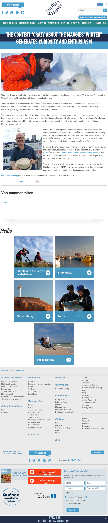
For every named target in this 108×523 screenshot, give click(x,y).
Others (57, 433)
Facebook (3, 12)
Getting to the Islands (12, 406)
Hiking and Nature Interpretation (40, 384)
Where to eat (61, 385)
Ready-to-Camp (34, 422)
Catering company (62, 389)
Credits (85, 380)
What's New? (20, 370)
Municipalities (60, 407)
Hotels (30, 405)
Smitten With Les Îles (9, 391)
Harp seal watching (9, 176)
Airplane (4, 412)
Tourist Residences (35, 410)
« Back (4, 203)
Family (57, 430)
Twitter (7, 12)
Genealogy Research (63, 409)
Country (89, 483)
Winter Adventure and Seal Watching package (80, 153)
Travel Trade (87, 421)
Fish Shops (32, 394)
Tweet (20, 181)
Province (69, 488)
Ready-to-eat (60, 399)
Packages (60, 419)
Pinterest (17, 12)
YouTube (12, 12)
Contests (85, 395)
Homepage (4, 370)
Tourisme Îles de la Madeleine (54, 8)
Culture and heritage (63, 428)
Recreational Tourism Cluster (93, 429)
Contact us (33, 434)
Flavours (58, 425)
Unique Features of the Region (12, 396)
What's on (60, 378)
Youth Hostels (33, 415)
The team (86, 383)
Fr (106, 4)
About (84, 378)
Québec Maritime (14, 497)
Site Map (85, 405)
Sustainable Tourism (90, 385)
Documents (86, 426)
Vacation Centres (34, 417)
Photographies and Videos (65, 412)
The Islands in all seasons (11, 399)
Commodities (62, 396)
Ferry (3, 410)
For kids (58, 404)
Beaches (31, 382)
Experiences (6, 389)
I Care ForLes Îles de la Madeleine (54, 519)
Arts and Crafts (34, 391)
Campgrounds (33, 412)
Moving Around (7, 394)
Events (31, 386)
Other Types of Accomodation (39, 420)
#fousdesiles (13, 4)
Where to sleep (35, 401)
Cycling (31, 389)
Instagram (22, 12)
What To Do (34, 378)
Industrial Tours (61, 402)
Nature (57, 423)
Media (12, 370)
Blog (57, 440)
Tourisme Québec (44, 495)
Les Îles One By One (9, 382)
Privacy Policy (87, 408)
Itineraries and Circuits (9, 386)
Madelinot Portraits (8, 384)
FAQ (84, 393)
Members (85, 424)
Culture (71, 497)
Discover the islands (11, 378)
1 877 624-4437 (73, 460)
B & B (30, 407)
